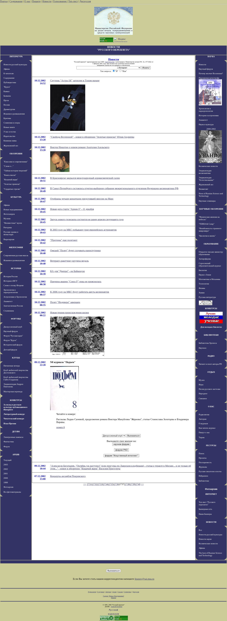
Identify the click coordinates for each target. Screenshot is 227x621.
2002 (6, 469)
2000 (6, 478)
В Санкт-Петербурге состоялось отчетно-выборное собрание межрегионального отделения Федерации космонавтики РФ (114, 188)
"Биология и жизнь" (207, 236)
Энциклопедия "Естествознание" (206, 178)
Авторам (202, 419)
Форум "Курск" (10, 340)
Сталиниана (9, 311)
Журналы (203, 467)
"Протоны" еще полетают (63, 240)
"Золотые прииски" (12, 184)
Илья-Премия (10, 423)
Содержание (16, 1)
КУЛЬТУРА (16, 197)
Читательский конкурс (14, 418)
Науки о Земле (205, 275)
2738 (127, 484)
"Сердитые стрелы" (12, 189)
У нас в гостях (10, 132)
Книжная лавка (10, 140)
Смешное (203, 398)
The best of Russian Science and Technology (210, 554)
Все (200, 530)
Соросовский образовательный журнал (210, 264)
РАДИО (211, 356)
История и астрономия (209, 115)
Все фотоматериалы (12, 492)
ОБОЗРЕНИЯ (16, 153)
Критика (7, 118)
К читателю (9, 73)
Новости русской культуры (15, 64)
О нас (27, 1)
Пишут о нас (204, 432)
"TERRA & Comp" (206, 224)
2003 (6, 464)
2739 (132, 484)
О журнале (203, 423)
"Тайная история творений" (15, 170)
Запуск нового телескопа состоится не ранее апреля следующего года (87, 219)
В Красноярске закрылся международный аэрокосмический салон (85, 178)
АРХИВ (16, 454)
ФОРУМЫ (16, 319)
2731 (89, 484)
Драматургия (9, 109)
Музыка (7, 218)
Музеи (201, 380)
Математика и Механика (209, 279)
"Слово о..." (8, 166)
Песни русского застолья (209, 389)
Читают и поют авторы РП (210, 364)
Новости (46, 1)
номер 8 (60, 427)
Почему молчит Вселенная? (211, 73)
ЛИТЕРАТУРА (16, 56)
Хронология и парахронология (11, 291)
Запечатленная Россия (13, 306)
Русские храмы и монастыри (11, 233)
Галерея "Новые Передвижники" (113, 596)
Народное (203, 393)
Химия (201, 292)
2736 (116, 484)
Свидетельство (109, 62)
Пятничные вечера (12, 366)
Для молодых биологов (211, 327)
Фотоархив (8, 487)
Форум (7, 446)
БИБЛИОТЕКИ (211, 335)
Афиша (7, 69)
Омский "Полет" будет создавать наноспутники (75, 250)
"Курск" (7, 87)
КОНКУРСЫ (16, 400)
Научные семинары (207, 201)
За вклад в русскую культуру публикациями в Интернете (15, 407)
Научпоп (202, 348)
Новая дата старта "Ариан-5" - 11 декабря (72, 209)
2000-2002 (211, 129)
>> (142, 484)
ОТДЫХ (211, 372)
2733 (100, 484)
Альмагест (8, 301)
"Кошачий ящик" (11, 179)
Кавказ (6, 91)
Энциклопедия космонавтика (205, 171)
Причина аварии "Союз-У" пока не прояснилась (75, 281)
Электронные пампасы (13, 437)
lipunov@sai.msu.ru (144, 579)
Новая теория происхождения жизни (69, 312)
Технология (204, 284)
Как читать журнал (207, 428)
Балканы (7, 96)
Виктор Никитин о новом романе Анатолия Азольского (79, 147)
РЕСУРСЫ (211, 445)
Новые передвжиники (13, 209)
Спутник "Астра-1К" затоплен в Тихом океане (74, 80)
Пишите (36, 1)
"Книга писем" (10, 175)
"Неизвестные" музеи (13, 223)
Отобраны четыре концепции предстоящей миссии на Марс (82, 198)
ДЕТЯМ (16, 431)
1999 (6, 482)
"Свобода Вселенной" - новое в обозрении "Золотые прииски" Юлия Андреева (92, 137)
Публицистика (10, 82)
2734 (105, 484)
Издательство (9, 136)
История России (11, 276)
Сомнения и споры (12, 123)
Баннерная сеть (205, 509)
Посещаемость (205, 462)
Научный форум (11, 331)
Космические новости (208, 166)
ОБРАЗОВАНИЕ (211, 244)
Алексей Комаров (116, 606)
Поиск (201, 453)
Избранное (203, 476)
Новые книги (9, 127)
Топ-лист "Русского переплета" (207, 503)
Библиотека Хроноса (208, 343)
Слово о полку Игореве (14, 285)
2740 (137, 484)
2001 (6, 473)
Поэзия (7, 105)
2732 (94, 484)
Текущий (7, 460)
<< (84, 484)
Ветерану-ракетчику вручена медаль (69, 261)
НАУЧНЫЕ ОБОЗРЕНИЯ (211, 209)
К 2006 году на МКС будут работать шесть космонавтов (79, 292)
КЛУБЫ (16, 358)
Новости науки (205, 539)
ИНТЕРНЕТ (211, 494)
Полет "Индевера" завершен (65, 302)
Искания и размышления (14, 114)
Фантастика (9, 441)
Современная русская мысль (16, 255)
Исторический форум (13, 345)
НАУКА (211, 56)
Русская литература (207, 297)
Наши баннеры (205, 514)
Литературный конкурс (14, 414)
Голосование (60, 1)
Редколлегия (204, 414)
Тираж (201, 437)
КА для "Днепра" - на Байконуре (67, 271)
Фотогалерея (9, 214)
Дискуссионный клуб (13, 327)
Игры (201, 384)
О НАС (211, 406)
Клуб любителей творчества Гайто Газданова (16, 378)
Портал (4, 1)
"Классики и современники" (16, 162)
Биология (203, 270)
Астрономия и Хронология (15, 297)
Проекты (202, 458)
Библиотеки (204, 481)
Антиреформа (205, 259)
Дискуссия (85, 1)
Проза (6, 100)
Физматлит (203, 189)
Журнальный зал (11, 145)
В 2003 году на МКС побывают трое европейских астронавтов (83, 229)
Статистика (127, 592)
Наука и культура (206, 124)
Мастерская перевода (13, 391)
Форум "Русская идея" (13, 336)
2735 (110, 484)
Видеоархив (9, 239)
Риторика (8, 227)
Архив (114, 592)
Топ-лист (73, 1)
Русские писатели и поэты (210, 471)
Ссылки (120, 592)
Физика (202, 288)
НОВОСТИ (211, 522)
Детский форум (10, 350)
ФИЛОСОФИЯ (16, 247)
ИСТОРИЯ (16, 268)
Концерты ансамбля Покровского (68, 476)
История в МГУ (10, 281)
